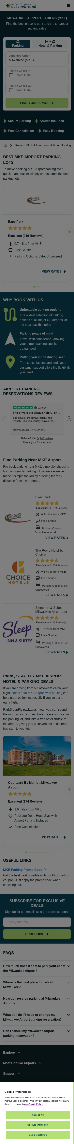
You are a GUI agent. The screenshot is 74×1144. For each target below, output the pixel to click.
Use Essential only (38, 1125)
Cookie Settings (38, 1135)
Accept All (38, 1115)
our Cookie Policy (33, 1104)
